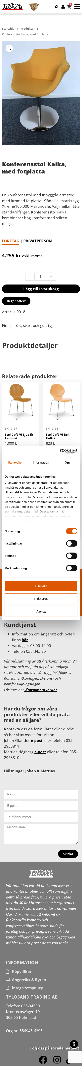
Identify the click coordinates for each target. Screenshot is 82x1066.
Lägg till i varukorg (41, 288)
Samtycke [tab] (15, 462)
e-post (36, 740)
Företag (10, 241)
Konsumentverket (40, 689)
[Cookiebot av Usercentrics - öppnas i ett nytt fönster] (60, 451)
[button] (9, 48)
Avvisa (41, 611)
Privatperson (37, 241)
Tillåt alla (41, 586)
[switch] (71, 543)
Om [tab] (67, 462)
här (25, 639)
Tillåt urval (41, 598)
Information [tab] (41, 462)
